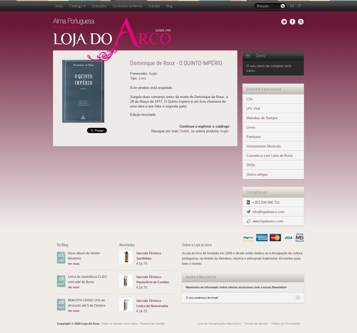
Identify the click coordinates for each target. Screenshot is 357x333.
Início (59, 6)
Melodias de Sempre (262, 118)
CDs (249, 99)
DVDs (250, 165)
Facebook (292, 22)
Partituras (253, 137)
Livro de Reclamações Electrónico (219, 323)
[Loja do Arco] (112, 59)
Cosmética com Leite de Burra (269, 156)
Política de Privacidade (285, 323)
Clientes (154, 6)
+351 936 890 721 (266, 202)
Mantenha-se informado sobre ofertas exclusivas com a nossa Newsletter (236, 287)
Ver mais (73, 263)
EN (292, 6)
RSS (301, 22)
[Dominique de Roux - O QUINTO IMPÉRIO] (93, 91)
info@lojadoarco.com (268, 212)
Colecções (99, 6)
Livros (251, 127)
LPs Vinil (253, 109)
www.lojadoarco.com (267, 221)
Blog (169, 6)
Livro (142, 78)
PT (299, 6)
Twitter (284, 22)
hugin (153, 74)
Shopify (160, 323)
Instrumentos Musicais (263, 146)
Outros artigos (257, 174)
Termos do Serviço (256, 323)
